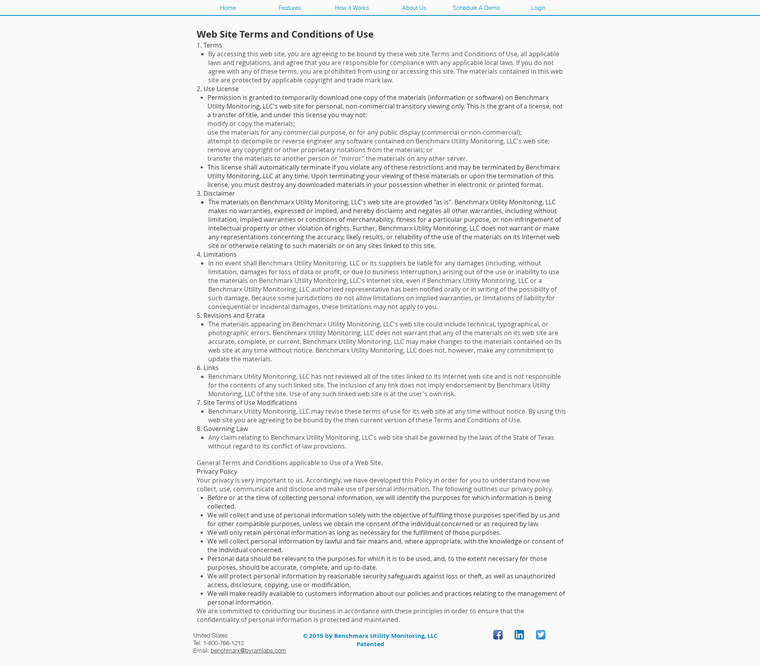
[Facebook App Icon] (498, 634)
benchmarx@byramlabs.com (248, 650)
